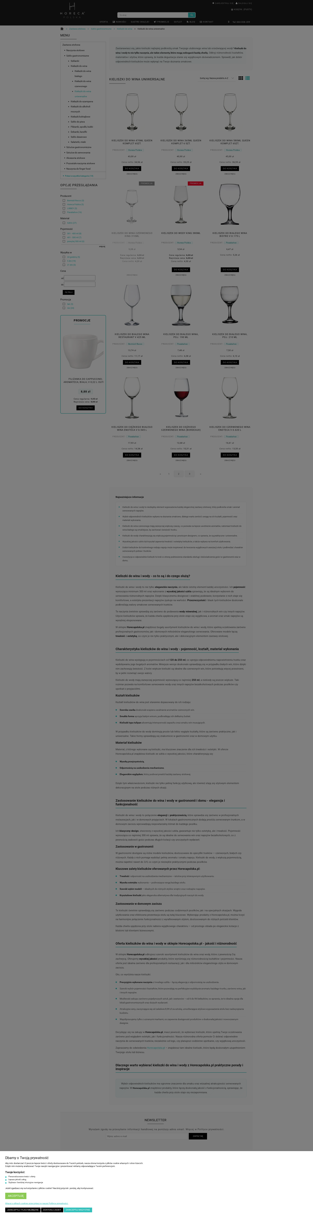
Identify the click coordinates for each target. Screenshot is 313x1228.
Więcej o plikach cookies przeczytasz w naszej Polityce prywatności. (36, 1203)
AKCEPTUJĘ (16, 1196)
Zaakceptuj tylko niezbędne (23, 1210)
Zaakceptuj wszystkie (78, 1210)
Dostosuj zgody (52, 1210)
